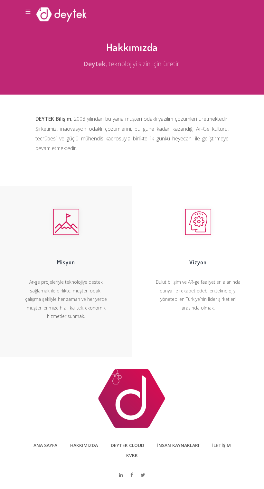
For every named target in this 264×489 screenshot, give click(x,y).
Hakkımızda (84, 445)
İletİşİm (221, 445)
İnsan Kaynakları (178, 445)
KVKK (132, 455)
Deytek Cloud (127, 445)
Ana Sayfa (45, 445)
